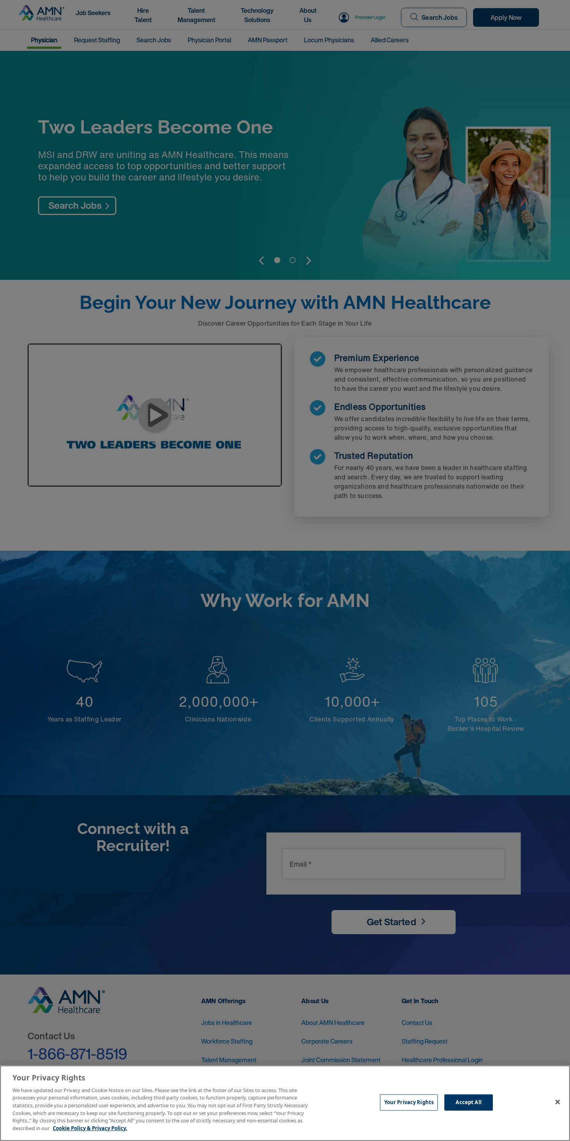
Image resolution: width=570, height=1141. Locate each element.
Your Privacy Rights (409, 1102)
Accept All (468, 1102)
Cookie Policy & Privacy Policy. (90, 1127)
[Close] (557, 1102)
